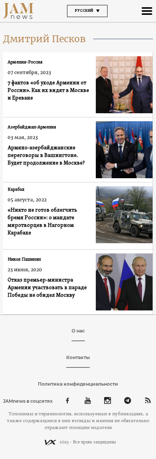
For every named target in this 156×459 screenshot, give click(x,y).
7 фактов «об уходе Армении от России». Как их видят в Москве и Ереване (48, 90)
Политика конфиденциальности (78, 384)
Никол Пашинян (24, 259)
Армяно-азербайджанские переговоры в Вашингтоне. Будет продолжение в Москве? (46, 155)
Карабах (16, 190)
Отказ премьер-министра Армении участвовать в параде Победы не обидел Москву (47, 288)
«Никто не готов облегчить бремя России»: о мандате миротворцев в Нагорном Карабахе (42, 221)
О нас (78, 331)
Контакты (78, 357)
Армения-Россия (25, 62)
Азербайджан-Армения (32, 127)
